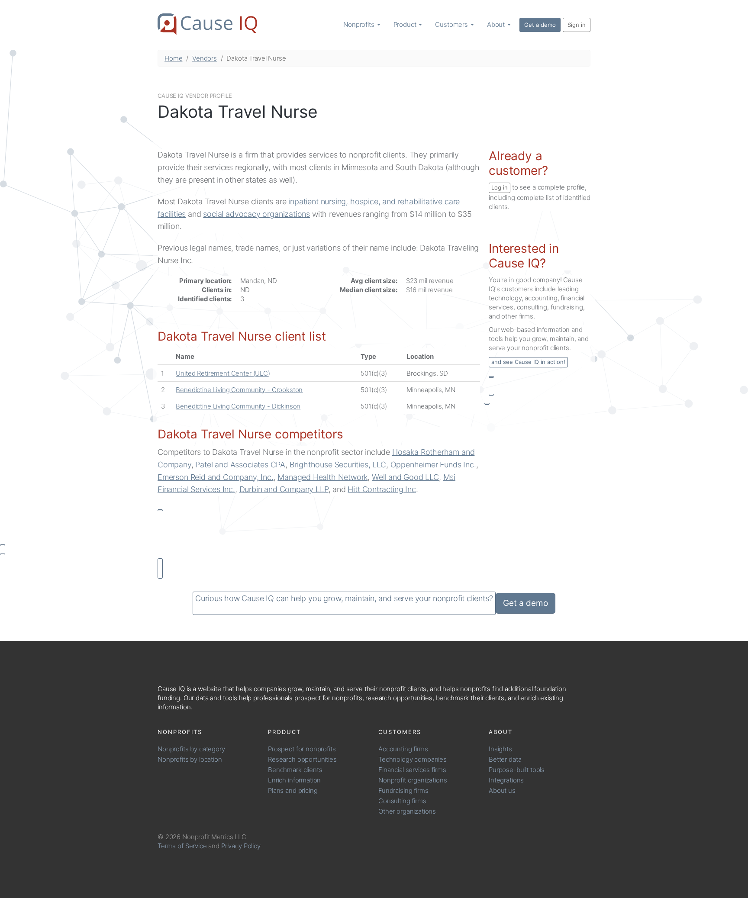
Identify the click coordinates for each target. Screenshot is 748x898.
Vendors (204, 58)
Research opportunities (302, 759)
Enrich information (294, 780)
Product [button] (405, 24)
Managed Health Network (322, 477)
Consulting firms (402, 801)
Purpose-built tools (517, 770)
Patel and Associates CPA (240, 464)
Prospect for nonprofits (302, 749)
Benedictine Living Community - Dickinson (238, 406)
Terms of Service (182, 846)
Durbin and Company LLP (284, 489)
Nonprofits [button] (359, 24)
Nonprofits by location (190, 759)
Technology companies (412, 759)
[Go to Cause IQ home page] (207, 24)
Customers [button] (452, 24)
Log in (499, 187)
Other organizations (407, 811)
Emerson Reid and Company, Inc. (216, 477)
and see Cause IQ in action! (528, 361)
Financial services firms (412, 770)
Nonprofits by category (191, 749)
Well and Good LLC (405, 477)
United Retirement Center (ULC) (223, 373)
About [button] (496, 24)
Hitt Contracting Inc (382, 489)
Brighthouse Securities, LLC (338, 464)
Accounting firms (403, 749)
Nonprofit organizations (412, 780)
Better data (505, 759)
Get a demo (540, 24)
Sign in (576, 24)
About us (502, 790)
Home (173, 58)
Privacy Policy (241, 846)
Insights (500, 749)
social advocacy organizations (256, 214)
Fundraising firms (403, 790)
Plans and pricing (292, 790)
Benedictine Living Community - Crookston (239, 390)
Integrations (506, 780)
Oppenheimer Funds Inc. (433, 464)
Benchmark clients (295, 770)
